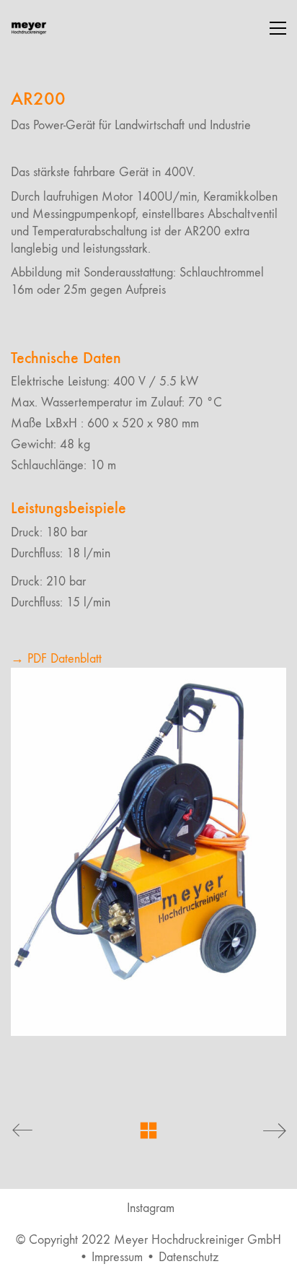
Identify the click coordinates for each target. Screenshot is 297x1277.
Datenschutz (188, 1257)
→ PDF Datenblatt (56, 658)
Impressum (117, 1257)
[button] (278, 28)
